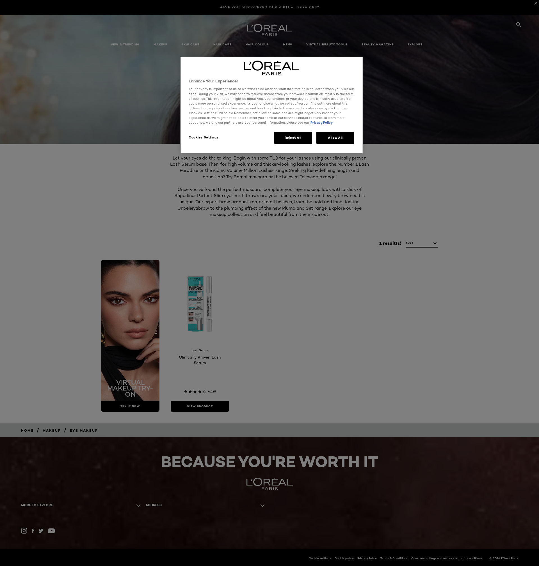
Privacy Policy (321, 122)
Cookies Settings (203, 137)
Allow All (335, 138)
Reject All (293, 138)
